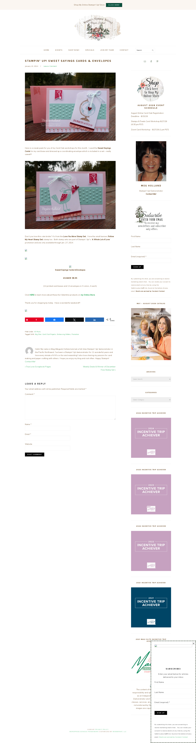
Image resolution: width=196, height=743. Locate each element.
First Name (135, 236)
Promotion (75, 334)
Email (28, 434)
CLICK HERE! (114, 5)
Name (28, 424)
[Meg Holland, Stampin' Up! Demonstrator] (98, 39)
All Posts (37, 332)
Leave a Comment (50, 66)
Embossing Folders (64, 334)
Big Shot (38, 334)
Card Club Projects (49, 334)
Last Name (135, 246)
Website (28, 444)
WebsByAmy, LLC (120, 731)
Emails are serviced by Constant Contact (150, 291)
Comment (30, 394)
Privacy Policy (102, 729)
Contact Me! (30, 361)
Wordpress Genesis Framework (84, 731)
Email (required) (138, 256)
